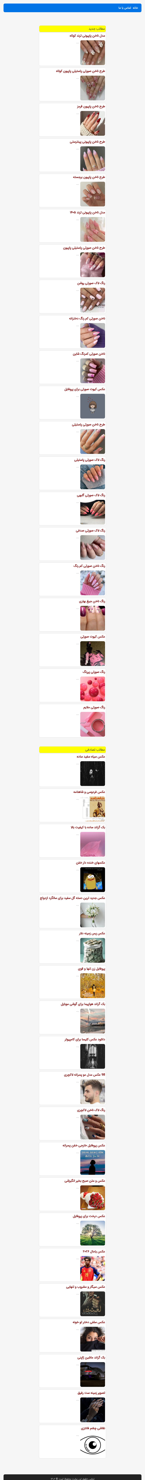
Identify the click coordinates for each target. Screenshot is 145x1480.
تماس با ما (124, 8)
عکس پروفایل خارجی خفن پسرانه (84, 1145)
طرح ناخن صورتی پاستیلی (88, 424)
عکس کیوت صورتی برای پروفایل (84, 389)
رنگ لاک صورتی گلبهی (91, 495)
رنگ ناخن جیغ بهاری (92, 601)
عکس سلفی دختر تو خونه (89, 1322)
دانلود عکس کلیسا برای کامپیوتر (85, 1039)
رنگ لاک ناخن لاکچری (91, 1110)
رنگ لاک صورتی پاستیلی (89, 459)
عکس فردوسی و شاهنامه (89, 791)
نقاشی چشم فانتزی (93, 1428)
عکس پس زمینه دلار (92, 933)
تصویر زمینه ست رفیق (91, 1392)
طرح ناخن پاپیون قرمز (91, 106)
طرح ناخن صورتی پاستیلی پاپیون (84, 247)
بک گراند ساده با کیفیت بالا (88, 827)
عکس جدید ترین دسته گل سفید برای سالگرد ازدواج (72, 898)
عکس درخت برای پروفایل (89, 1216)
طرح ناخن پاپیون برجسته (89, 177)
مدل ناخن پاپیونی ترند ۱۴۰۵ (87, 212)
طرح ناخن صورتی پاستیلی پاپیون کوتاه (80, 71)
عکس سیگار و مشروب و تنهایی (85, 1286)
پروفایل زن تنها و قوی (91, 968)
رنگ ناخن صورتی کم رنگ (89, 565)
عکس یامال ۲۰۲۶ (94, 1251)
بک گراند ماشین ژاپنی (91, 1357)
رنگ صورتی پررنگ (94, 671)
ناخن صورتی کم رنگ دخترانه (87, 318)
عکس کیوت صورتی (92, 636)
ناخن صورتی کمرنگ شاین (89, 353)
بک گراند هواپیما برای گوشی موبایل (83, 1004)
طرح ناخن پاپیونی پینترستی (87, 141)
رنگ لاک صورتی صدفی (90, 530)
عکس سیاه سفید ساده (91, 756)
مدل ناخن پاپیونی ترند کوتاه (87, 35)
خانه (135, 8)
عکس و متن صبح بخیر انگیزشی (85, 1180)
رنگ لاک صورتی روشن (91, 283)
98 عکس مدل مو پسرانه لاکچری (84, 1074)
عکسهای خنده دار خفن (90, 862)
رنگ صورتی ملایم (94, 707)
